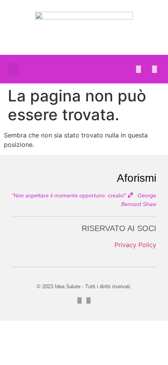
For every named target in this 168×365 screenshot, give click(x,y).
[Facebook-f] (138, 69)
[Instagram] (154, 69)
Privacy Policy (135, 245)
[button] (13, 69)
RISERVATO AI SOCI (119, 228)
